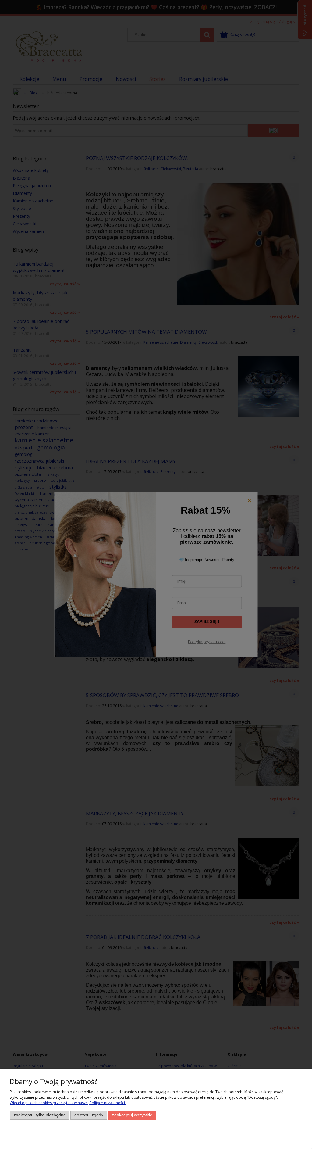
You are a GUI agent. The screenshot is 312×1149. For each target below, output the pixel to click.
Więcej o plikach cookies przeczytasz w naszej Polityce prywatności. (68, 1102)
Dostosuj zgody (88, 1115)
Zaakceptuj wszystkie (132, 1115)
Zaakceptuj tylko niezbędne (40, 1115)
